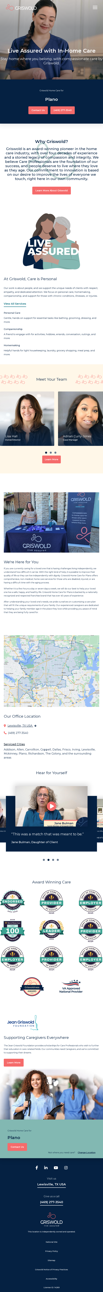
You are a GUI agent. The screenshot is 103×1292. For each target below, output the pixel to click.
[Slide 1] (48, 860)
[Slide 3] (58, 860)
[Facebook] (37, 1168)
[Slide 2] (53, 860)
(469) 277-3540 (63, 110)
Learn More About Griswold (51, 190)
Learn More (51, 459)
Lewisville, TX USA (20, 725)
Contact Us (38, 110)
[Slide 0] (44, 860)
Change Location (86, 1152)
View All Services (15, 303)
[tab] (46, 453)
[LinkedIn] (45, 1168)
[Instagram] (66, 1168)
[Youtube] (56, 1168)
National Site (51, 1242)
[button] (95, 7)
